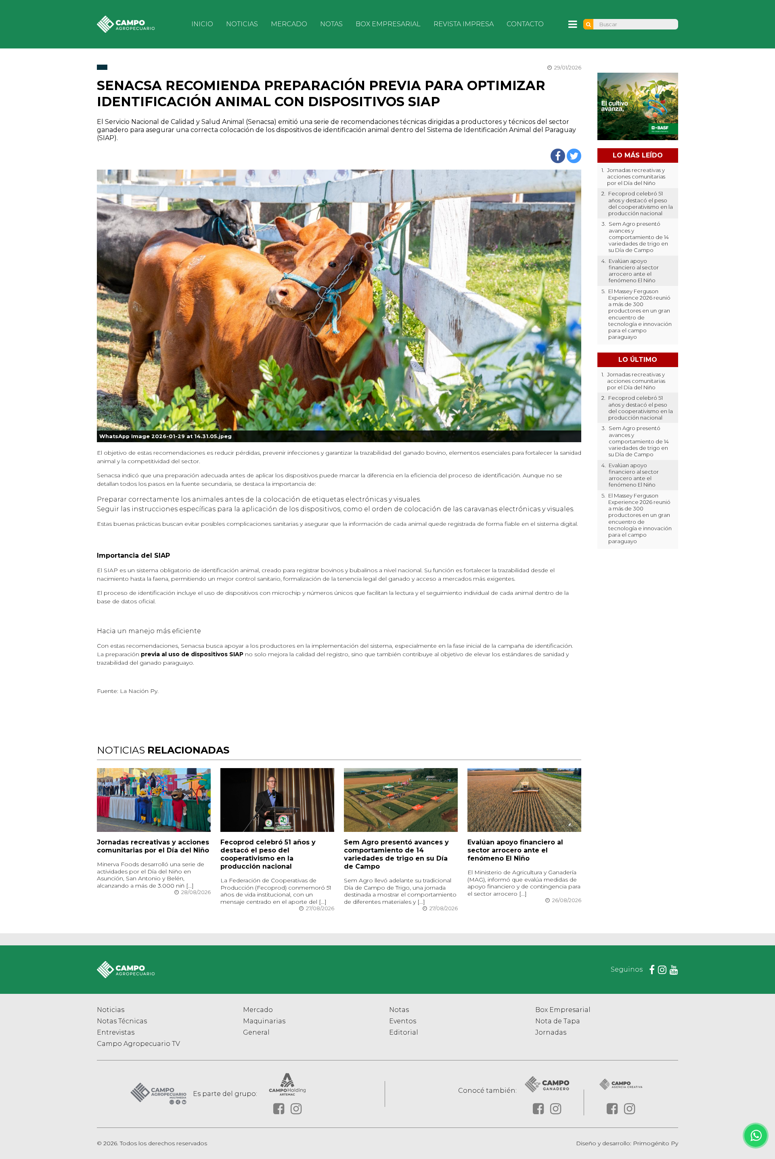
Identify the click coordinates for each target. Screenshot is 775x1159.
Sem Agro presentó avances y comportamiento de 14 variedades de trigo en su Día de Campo (396, 854)
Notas (331, 24)
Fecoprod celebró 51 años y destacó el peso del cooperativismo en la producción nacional (268, 854)
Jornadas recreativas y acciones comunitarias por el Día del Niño (153, 846)
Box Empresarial (388, 24)
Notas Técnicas (122, 1021)
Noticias (242, 24)
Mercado (289, 24)
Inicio (202, 24)
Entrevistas (115, 1032)
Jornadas (550, 1032)
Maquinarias (264, 1021)
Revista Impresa (464, 24)
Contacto (525, 24)
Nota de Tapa (557, 1021)
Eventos (402, 1021)
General (256, 1032)
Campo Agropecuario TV (138, 1044)
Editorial (403, 1032)
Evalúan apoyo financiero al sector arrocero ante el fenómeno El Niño (515, 850)
